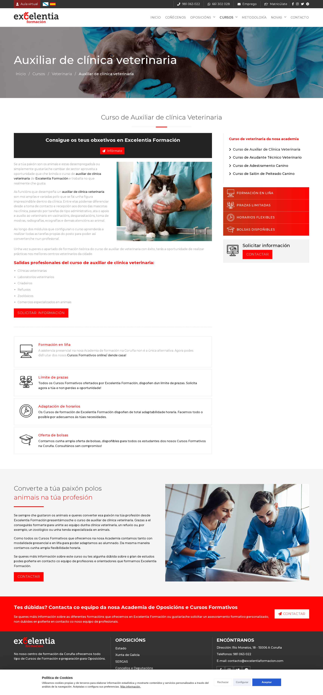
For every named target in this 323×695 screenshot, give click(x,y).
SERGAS (121, 661)
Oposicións (200, 17)
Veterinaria (62, 74)
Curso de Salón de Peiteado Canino (264, 174)
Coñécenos (175, 17)
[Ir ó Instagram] (297, 3)
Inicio (155, 17)
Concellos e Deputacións (134, 668)
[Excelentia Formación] (36, 17)
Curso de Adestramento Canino (260, 166)
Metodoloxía (254, 17)
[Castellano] (53, 4)
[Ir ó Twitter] (302, 3)
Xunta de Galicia (127, 655)
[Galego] (45, 4)
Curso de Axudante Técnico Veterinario (267, 157)
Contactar (257, 254)
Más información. (130, 686)
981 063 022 (242, 654)
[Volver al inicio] (34, 642)
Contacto (300, 17)
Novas (276, 17)
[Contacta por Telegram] (307, 3)
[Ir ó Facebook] (293, 3)
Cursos (226, 17)
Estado (120, 648)
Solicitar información (41, 313)
